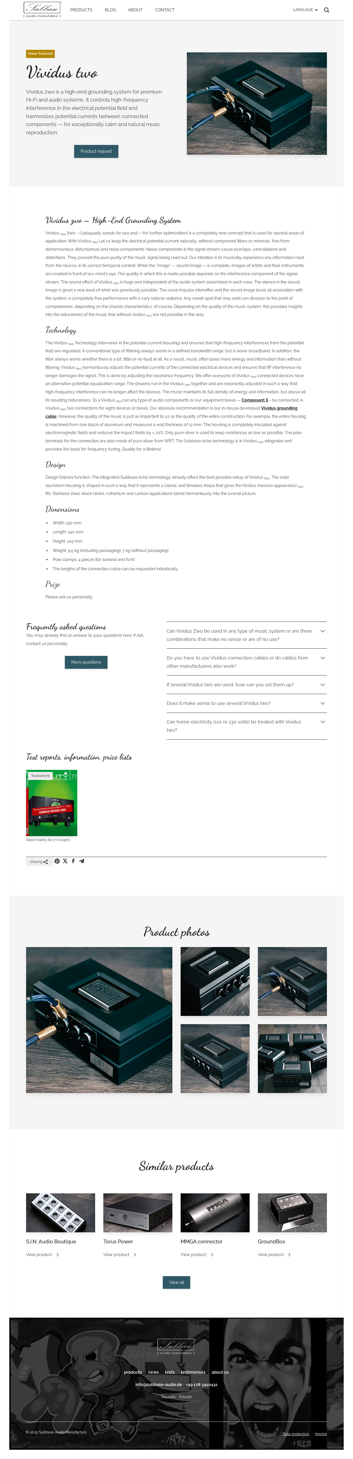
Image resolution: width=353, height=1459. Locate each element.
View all (176, 1282)
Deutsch (168, 1397)
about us (220, 1372)
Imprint (321, 1434)
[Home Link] (176, 1347)
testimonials (193, 1372)
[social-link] (57, 861)
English (185, 1397)
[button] (306, 10)
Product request (96, 151)
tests (170, 1372)
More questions (86, 662)
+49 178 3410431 (202, 1384)
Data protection (296, 1434)
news (153, 1372)
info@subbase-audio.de (158, 1384)
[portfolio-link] (60, 1212)
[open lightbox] (99, 1024)
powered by (39, 1436)
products (133, 1372)
